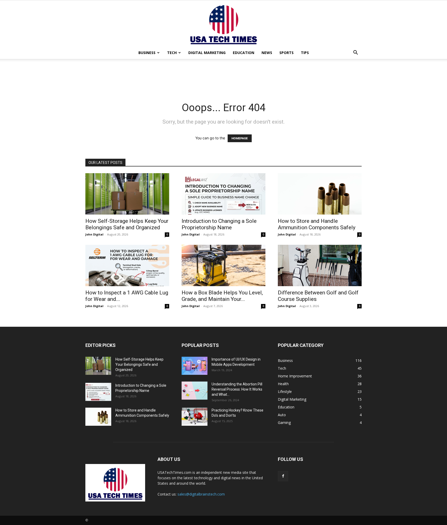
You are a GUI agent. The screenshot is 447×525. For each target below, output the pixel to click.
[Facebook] (283, 476)
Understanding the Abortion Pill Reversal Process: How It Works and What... (237, 389)
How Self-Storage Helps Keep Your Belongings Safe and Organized (126, 224)
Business (146, 52)
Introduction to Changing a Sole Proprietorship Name (219, 224)
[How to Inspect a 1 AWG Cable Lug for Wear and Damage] (127, 265)
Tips (305, 52)
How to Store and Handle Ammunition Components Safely (316, 224)
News (267, 52)
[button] (355, 53)
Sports (286, 52)
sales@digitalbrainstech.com (201, 494)
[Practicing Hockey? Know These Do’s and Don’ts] (194, 417)
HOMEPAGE (240, 138)
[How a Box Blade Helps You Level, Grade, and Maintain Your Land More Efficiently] (223, 265)
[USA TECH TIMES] (223, 24)
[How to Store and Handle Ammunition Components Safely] (320, 194)
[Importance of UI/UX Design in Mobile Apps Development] (194, 366)
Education (243, 52)
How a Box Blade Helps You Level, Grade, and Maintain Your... (222, 296)
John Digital (94, 234)
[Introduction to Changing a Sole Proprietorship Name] (223, 194)
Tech (172, 52)
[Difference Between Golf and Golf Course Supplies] (320, 265)
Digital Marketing (207, 52)
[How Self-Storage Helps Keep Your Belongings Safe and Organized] (127, 194)
